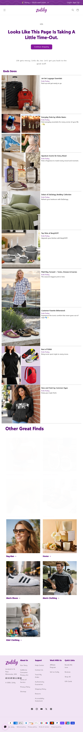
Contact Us (39, 670)
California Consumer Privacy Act (24, 672)
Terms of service (44, 727)
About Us (24, 660)
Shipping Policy (40, 689)
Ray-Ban (10, 556)
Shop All (68, 677)
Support (38, 660)
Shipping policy (56, 727)
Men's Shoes (12, 598)
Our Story (23, 665)
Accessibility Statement (39, 700)
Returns (38, 694)
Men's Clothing (50, 598)
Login (69, 3)
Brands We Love (68, 666)
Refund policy (21, 727)
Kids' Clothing (12, 640)
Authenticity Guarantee (39, 683)
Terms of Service (23, 681)
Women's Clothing (15, 474)
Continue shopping (41, 47)
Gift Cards (68, 681)
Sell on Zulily (54, 672)
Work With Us (56, 660)
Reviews (67, 672)
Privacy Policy (25, 687)
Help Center (39, 665)
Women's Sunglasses (16, 516)
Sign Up (76, 3)
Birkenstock (48, 516)
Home (46, 556)
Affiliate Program (53, 666)
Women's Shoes (50, 474)
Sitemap (23, 691)
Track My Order (38, 676)
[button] (4, 10)
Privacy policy (32, 727)
